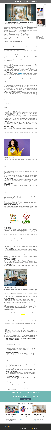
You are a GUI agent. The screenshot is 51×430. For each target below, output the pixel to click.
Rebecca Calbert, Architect (9, 23)
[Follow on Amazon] (8, 426)
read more (7, 421)
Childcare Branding (18, 23)
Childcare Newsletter (38, 34)
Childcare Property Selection (39, 38)
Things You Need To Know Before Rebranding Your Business (38, 415)
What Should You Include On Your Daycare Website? (25, 415)
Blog (27, 1)
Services (21, 1)
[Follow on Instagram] (5, 426)
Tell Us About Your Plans (25, 399)
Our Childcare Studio (16, 1)
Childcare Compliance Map (33, 1)
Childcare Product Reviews (39, 37)
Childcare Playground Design (39, 36)
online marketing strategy (20, 73)
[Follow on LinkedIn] (7, 426)
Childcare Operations (38, 35)
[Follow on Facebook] (9, 426)
